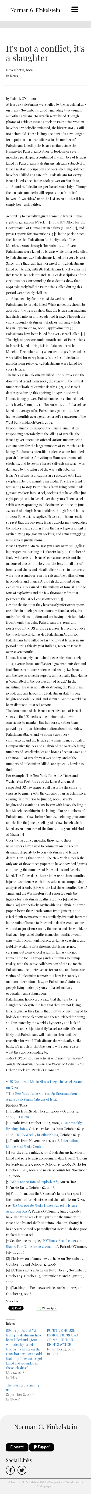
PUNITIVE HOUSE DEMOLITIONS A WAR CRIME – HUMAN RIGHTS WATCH (63, 1337)
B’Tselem (22, 1117)
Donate (17, 1447)
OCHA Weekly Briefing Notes (36, 1135)
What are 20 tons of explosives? (34, 1182)
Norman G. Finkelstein (35, 10)
